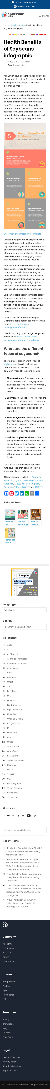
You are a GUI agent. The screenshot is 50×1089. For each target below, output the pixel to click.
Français (24, 480)
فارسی (16, 480)
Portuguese (33, 483)
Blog (5, 1028)
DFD (9, 695)
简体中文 (26, 487)
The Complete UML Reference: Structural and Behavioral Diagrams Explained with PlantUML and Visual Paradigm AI (23, 890)
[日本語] (29, 34)
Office (10, 741)
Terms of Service (11, 1057)
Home (6, 25)
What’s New (8, 948)
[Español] (15, 34)
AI (8, 649)
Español (8, 480)
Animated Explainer (17, 663)
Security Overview (12, 1066)
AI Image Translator (17, 658)
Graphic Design (18, 25)
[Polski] (32, 34)
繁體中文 (39, 487)
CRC (9, 686)
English (32, 480)
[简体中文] (42, 34)
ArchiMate (12, 668)
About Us (7, 943)
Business (11, 677)
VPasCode (12, 797)
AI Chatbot (12, 654)
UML (9, 778)
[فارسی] (18, 34)
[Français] (21, 34)
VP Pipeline (12, 792)
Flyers (6, 990)
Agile (9, 645)
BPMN (10, 672)
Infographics (13, 723)
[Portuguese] (34, 34)
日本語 (17, 483)
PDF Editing (12, 755)
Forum (6, 957)
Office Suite (13, 746)
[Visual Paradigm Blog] (13, 16)
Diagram (11, 700)
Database (12, 691)
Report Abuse (9, 1070)
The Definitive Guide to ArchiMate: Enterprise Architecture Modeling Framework (23, 877)
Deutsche (37, 477)
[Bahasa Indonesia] (26, 34)
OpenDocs (12, 751)
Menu (45, 15)
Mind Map (12, 732)
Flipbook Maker (15, 709)
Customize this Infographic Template (22, 233)
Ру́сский (7, 487)
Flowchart (12, 714)
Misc (9, 737)
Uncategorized (14, 783)
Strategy (11, 765)
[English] (13, 34)
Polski (24, 483)
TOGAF (10, 774)
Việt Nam (16, 487)
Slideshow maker (15, 760)
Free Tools (8, 1037)
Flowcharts (8, 994)
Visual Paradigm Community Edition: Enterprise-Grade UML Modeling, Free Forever (21, 903)
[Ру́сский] (37, 34)
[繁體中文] (45, 34)
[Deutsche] (10, 34)
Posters (6, 986)
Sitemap (7, 1032)
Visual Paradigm (15, 788)
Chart (10, 681)
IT (8, 728)
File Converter (14, 705)
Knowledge (8, 1023)
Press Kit (7, 952)
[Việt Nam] (40, 34)
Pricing (6, 1019)
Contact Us (8, 961)
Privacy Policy (9, 1061)
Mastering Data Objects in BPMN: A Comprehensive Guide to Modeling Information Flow (24, 851)
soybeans (9, 364)
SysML (10, 769)
